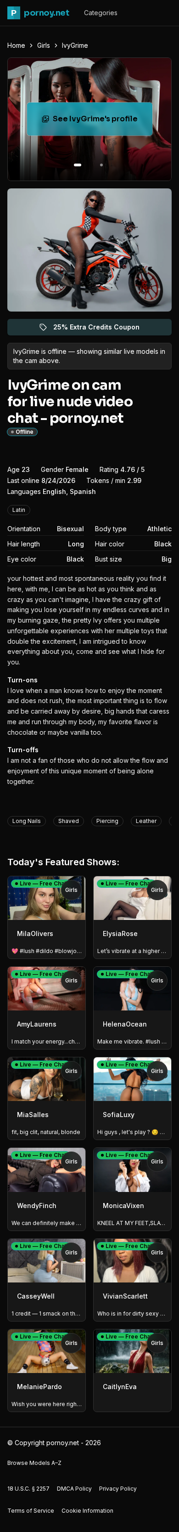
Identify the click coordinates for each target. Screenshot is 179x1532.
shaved (68, 820)
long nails (26, 820)
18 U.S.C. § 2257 (28, 1488)
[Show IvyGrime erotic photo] (77, 165)
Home (16, 45)
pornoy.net (40, 13)
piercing (107, 820)
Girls (43, 45)
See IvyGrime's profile (102, 121)
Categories (100, 13)
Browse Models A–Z (34, 1462)
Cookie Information (87, 1510)
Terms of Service (30, 1510)
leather (146, 820)
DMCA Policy (74, 1488)
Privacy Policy (118, 1488)
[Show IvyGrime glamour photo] (101, 165)
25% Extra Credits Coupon (101, 329)
